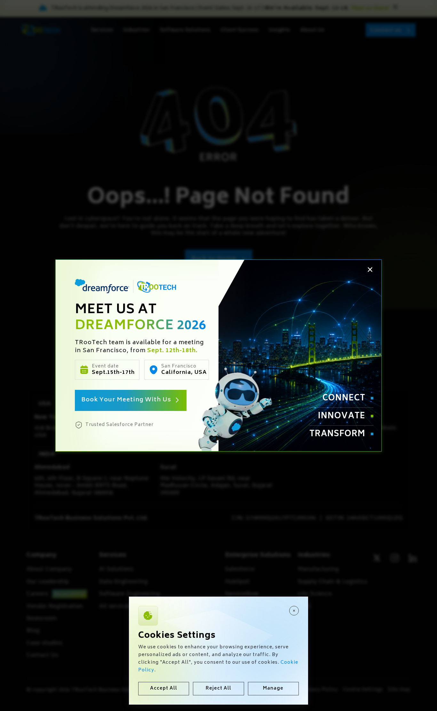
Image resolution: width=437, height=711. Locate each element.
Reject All (218, 688)
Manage (273, 688)
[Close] (294, 610)
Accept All (163, 688)
